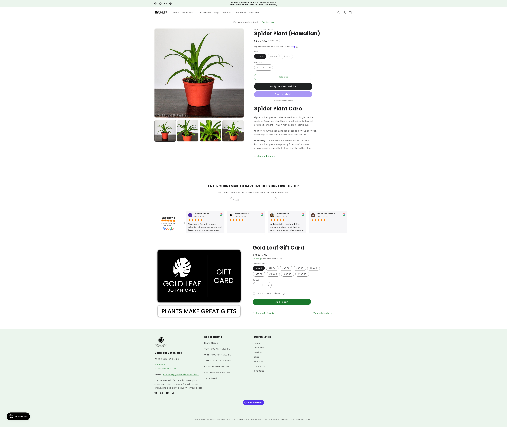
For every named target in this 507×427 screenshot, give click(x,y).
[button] (188, 12)
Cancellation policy (304, 419)
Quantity (258, 62)
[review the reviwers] (221, 215)
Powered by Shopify (227, 419)
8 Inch (288, 57)
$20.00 (272, 268)
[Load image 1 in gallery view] (165, 130)
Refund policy (243, 419)
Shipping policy (287, 419)
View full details (321, 313)
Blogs (256, 357)
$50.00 (299, 268)
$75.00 (259, 274)
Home (257, 343)
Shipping (257, 259)
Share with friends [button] (266, 156)
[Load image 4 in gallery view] (233, 130)
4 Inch (261, 57)
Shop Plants (260, 347)
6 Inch (275, 57)
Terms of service (272, 419)
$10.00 (259, 268)
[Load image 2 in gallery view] (187, 130)
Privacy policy (257, 419)
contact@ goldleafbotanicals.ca (181, 374)
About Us (258, 361)
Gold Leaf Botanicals (210, 419)
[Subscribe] (274, 200)
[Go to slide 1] (264, 234)
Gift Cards (259, 371)
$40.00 (286, 268)
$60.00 (313, 268)
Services (258, 352)
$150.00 (287, 274)
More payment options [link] (283, 100)
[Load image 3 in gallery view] (210, 130)
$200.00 (302, 274)
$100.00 (273, 274)
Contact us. (268, 22)
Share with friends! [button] (265, 313)
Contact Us (259, 366)
